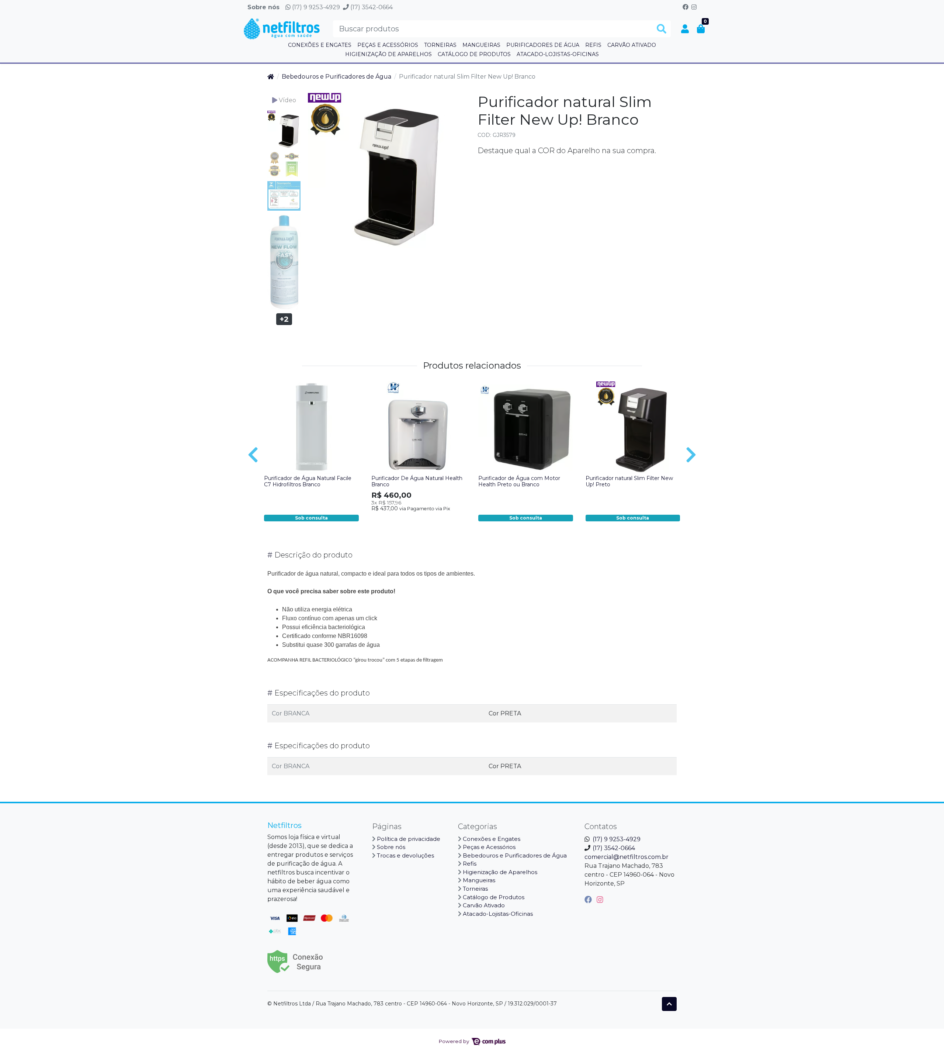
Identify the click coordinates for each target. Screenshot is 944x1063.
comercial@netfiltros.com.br (626, 856)
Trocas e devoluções (405, 855)
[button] (685, 29)
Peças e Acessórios (387, 45)
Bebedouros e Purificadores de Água (336, 76)
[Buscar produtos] (661, 29)
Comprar (421, 520)
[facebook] (589, 899)
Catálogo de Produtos (474, 54)
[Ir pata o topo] (669, 1004)
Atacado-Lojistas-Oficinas (558, 54)
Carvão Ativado (631, 45)
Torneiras (440, 45)
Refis (593, 45)
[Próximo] (691, 455)
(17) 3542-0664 (371, 7)
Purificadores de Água (542, 45)
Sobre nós (263, 7)
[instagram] (600, 899)
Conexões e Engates (319, 45)
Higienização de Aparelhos (388, 54)
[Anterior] (253, 455)
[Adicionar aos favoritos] (273, 388)
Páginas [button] (387, 826)
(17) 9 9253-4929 (315, 7)
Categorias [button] (477, 826)
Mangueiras (481, 45)
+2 (284, 319)
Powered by (454, 1041)
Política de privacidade (408, 838)
